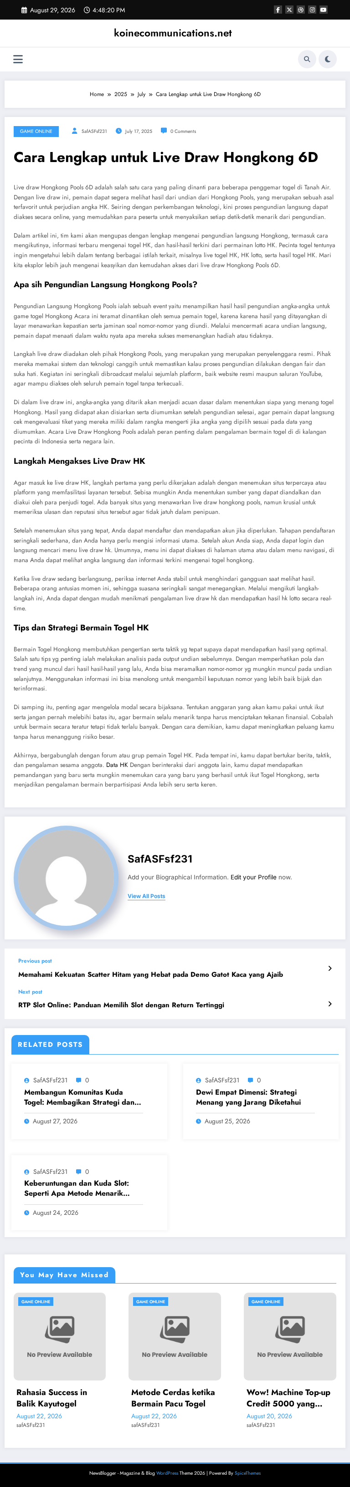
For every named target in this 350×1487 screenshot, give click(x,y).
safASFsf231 (94, 131)
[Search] (307, 59)
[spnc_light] (328, 59)
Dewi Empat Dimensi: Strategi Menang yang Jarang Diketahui (248, 1097)
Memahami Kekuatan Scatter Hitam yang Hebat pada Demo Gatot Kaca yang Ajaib (150, 974)
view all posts (146, 896)
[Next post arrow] (330, 1004)
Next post (30, 992)
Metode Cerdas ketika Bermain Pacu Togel (118, 1398)
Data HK (117, 765)
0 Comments (183, 131)
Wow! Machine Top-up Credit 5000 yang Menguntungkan (234, 1398)
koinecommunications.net (173, 32)
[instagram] (312, 9)
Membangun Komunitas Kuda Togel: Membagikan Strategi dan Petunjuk (79, 1097)
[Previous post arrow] (330, 968)
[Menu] (18, 59)
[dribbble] (301, 9)
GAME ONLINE (36, 131)
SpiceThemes (248, 1473)
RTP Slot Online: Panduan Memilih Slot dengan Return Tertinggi (121, 1005)
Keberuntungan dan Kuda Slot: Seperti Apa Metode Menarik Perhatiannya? (76, 1188)
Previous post (35, 961)
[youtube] (323, 9)
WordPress (167, 1473)
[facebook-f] (278, 9)
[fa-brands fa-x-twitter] (289, 9)
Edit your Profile (254, 877)
